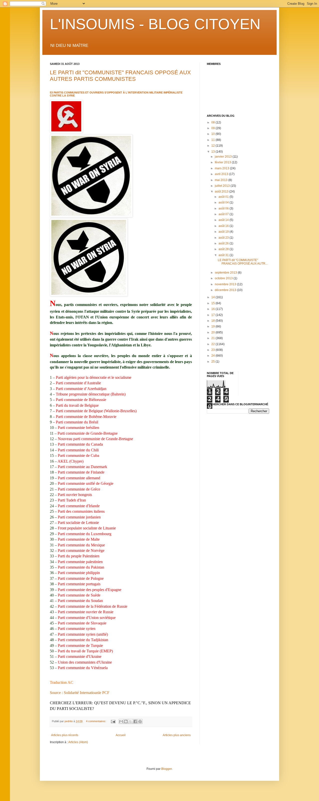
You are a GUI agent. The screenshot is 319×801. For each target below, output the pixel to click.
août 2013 (222, 191)
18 (213, 320)
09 (213, 128)
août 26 (224, 243)
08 (213, 122)
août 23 (224, 237)
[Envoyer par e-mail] (121, 721)
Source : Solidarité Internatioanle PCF (79, 693)
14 (213, 297)
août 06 (224, 208)
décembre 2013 (226, 290)
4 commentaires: (96, 721)
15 (213, 303)
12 (213, 145)
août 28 (224, 249)
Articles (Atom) (78, 742)
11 (213, 140)
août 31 (224, 255)
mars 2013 (222, 168)
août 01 (224, 197)
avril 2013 (222, 174)
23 (213, 350)
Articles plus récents (64, 735)
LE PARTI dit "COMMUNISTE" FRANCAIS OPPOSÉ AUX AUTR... (243, 261)
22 (213, 344)
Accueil (121, 735)
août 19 (224, 231)
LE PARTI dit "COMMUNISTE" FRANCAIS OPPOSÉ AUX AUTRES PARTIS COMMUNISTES (120, 75)
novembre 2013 (226, 284)
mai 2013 (221, 180)
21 (213, 338)
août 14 (224, 220)
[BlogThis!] (125, 721)
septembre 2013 (226, 272)
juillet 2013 (223, 186)
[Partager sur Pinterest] (140, 721)
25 (213, 361)
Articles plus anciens (177, 735)
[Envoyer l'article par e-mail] (113, 721)
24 (213, 355)
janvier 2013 (224, 156)
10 (213, 134)
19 (213, 326)
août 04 (224, 202)
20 (213, 332)
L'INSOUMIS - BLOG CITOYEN (155, 24)
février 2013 (223, 162)
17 (213, 315)
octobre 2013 (224, 278)
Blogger (166, 769)
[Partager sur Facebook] (135, 721)
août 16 (224, 226)
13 (213, 151)
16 (213, 309)
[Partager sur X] (130, 721)
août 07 (224, 214)
